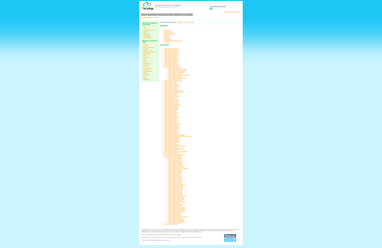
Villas (145, 60)
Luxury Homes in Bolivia (170, 60)
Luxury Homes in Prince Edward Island (178, 75)
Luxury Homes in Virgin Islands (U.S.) (178, 217)
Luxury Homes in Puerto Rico (172, 132)
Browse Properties (165, 14)
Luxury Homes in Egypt (170, 94)
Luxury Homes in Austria (170, 51)
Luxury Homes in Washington (176, 219)
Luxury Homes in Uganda (171, 153)
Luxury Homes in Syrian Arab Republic (174, 146)
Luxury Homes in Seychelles (172, 137)
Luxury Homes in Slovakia (171, 140)
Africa (145, 26)
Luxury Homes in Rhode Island (176, 208)
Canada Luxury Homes (162, 237)
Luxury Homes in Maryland (175, 183)
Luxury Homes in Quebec (175, 76)
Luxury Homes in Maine (174, 182)
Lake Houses (147, 65)
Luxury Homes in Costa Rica (172, 86)
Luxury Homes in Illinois (174, 175)
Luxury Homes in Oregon (175, 206)
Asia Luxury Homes (197, 237)
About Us (166, 36)
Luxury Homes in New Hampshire (177, 196)
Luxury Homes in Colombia (171, 85)
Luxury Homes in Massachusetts (177, 185)
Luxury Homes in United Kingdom (173, 155)
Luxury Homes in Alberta (174, 68)
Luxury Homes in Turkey (170, 150)
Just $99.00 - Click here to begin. (186, 22)
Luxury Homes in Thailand (171, 147)
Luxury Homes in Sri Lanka (171, 144)
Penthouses (147, 74)
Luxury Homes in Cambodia (171, 65)
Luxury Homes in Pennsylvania (176, 207)
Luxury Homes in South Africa (172, 142)
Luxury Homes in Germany (171, 100)
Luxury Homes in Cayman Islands (173, 80)
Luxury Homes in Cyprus (170, 89)
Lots (145, 76)
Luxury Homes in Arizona (175, 161)
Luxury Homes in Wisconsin (175, 222)
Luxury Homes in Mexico (170, 122)
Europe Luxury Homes (186, 237)
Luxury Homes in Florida (174, 169)
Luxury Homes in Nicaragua (171, 125)
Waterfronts (147, 79)
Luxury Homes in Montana (175, 192)
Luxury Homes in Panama (171, 126)
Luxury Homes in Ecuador (171, 93)
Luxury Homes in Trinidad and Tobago (174, 149)
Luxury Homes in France (170, 98)
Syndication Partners (169, 33)
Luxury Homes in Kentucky (175, 179)
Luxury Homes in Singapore (171, 139)
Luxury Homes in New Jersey (176, 197)
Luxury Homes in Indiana (175, 176)
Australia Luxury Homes (174, 237)
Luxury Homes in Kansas (175, 178)
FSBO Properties (148, 50)
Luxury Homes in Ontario (175, 73)
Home (144, 14)
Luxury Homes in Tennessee (176, 211)
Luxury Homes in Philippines (172, 128)
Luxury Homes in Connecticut (176, 167)
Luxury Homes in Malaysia (171, 118)
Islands (145, 44)
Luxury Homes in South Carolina (177, 210)
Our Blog (178, 14)
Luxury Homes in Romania (171, 133)
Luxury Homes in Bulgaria (171, 64)
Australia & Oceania (149, 30)
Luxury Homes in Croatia (171, 87)
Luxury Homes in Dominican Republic (174, 92)
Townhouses (147, 69)
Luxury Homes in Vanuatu (171, 224)
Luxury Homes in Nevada (175, 194)
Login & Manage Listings (232, 12)
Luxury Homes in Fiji (169, 97)
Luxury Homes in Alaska (174, 160)
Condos (146, 49)
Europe (145, 33)
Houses (146, 66)
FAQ (167, 234)
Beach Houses (147, 63)
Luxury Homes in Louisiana (175, 181)
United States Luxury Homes (148, 237)
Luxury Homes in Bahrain (171, 54)
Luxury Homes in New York (175, 200)
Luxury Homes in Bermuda (171, 58)
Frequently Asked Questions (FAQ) (173, 40)
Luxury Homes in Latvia (170, 115)
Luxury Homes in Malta (170, 119)
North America (147, 36)
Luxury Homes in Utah (174, 214)
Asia (145, 28)
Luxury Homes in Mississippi (176, 189)
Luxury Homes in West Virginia (176, 221)
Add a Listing (167, 31)
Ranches (146, 57)
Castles (145, 61)
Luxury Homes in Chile (170, 82)
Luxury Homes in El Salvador (172, 96)
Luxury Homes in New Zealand (172, 123)
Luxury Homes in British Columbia (177, 69)
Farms (145, 58)
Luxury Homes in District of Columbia (178, 168)
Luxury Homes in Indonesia (171, 108)
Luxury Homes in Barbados (171, 55)
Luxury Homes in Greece (171, 101)
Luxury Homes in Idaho (174, 174)
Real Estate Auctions (149, 52)
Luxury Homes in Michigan (175, 186)
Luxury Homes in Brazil (170, 62)
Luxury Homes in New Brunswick (177, 71)
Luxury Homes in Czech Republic (173, 90)
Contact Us (188, 14)
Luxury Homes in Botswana (171, 61)
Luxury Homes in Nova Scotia (176, 72)
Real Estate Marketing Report (152, 234)
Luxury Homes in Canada (171, 66)
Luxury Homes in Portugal (171, 130)
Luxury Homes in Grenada (171, 103)
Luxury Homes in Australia (171, 50)
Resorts (146, 77)
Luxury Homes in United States (172, 157)
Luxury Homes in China (170, 83)
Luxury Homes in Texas (174, 213)
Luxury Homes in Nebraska (175, 193)
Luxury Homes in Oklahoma (175, 204)
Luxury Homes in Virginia (175, 218)
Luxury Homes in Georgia (175, 171)
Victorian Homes (148, 68)
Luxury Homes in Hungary (171, 107)
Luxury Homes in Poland (170, 129)
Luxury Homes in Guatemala (172, 104)
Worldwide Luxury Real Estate (161, 6)
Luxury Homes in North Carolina (177, 201)
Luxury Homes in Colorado (175, 165)
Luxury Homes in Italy (170, 111)
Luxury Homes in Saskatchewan (177, 78)
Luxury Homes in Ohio (174, 203)
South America (147, 37)
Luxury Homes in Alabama (175, 158)
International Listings (147, 17)
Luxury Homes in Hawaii (174, 172)
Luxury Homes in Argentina (171, 48)
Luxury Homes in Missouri (175, 190)
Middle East (147, 34)
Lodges (146, 73)
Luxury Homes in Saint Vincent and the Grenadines (178, 136)
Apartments (147, 54)
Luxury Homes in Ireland (170, 110)
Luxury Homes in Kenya (170, 114)
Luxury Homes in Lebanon (171, 117)
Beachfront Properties (149, 47)
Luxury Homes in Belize (170, 57)
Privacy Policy (168, 39)
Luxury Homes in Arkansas (175, 162)
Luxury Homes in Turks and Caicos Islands (175, 151)
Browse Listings (168, 32)
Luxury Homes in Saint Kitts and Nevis (174, 135)
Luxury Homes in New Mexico (176, 199)
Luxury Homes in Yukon (174, 79)
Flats (145, 55)
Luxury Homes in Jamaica (171, 112)
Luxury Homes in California (175, 164)
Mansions (146, 46)
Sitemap (166, 42)
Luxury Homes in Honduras (171, 105)
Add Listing (152, 14)
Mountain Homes (148, 71)
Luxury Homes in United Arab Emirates (174, 154)
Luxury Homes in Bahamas (171, 53)
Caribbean (146, 31)
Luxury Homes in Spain (170, 143)
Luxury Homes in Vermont (175, 215)
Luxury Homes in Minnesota (175, 187)
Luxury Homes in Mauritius (171, 121)
